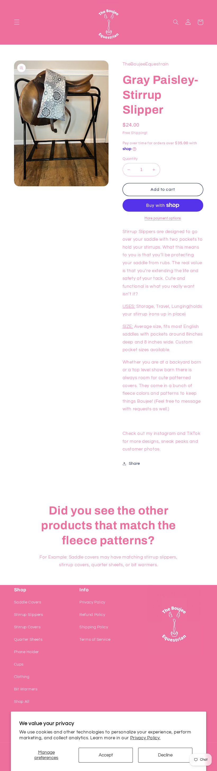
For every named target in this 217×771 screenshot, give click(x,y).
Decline (165, 755)
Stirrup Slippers (28, 615)
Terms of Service (94, 640)
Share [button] (134, 464)
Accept (106, 755)
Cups (19, 664)
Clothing (22, 677)
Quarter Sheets (28, 640)
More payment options (162, 218)
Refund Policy (92, 615)
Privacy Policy (92, 602)
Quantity (130, 159)
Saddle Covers (27, 602)
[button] (17, 22)
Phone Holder (26, 652)
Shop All (21, 702)
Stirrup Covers (27, 627)
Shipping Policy (93, 627)
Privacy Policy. (145, 738)
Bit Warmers (26, 689)
